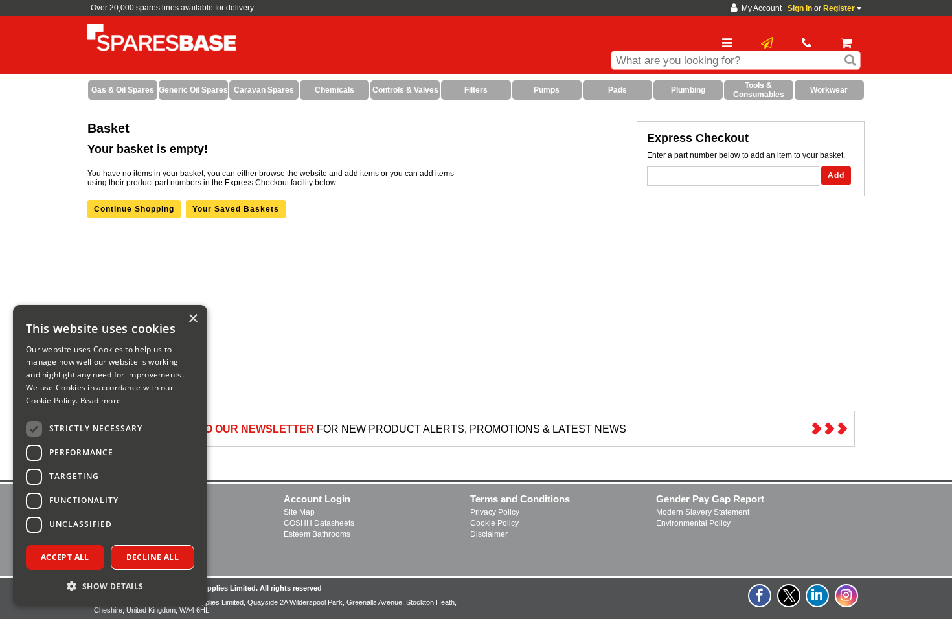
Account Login (317, 498)
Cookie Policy (494, 523)
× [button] (193, 319)
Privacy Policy (494, 512)
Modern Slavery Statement (702, 512)
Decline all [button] (152, 557)
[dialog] (110, 455)
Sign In (800, 8)
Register (839, 8)
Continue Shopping (134, 209)
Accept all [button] (65, 557)
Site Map (299, 512)
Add (836, 175)
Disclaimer (489, 534)
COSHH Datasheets (319, 523)
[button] (110, 585)
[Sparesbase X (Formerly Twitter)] (789, 603)
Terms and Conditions (520, 498)
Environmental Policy (693, 523)
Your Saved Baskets (235, 209)
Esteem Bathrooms (317, 534)
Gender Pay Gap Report (710, 498)
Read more (101, 400)
